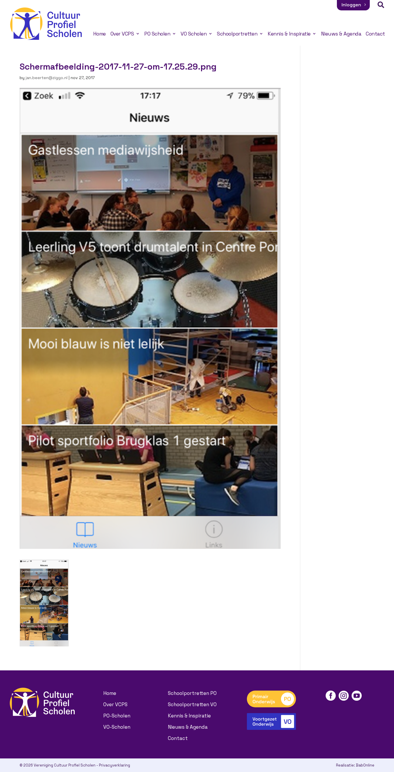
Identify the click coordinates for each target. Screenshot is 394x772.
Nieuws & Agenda (341, 34)
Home (99, 34)
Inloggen (351, 5)
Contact (375, 34)
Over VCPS (122, 34)
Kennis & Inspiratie (289, 34)
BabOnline (365, 765)
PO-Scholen (116, 716)
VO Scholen (194, 34)
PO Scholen (157, 34)
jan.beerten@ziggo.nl (46, 77)
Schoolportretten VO (192, 704)
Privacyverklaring (114, 765)
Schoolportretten (237, 34)
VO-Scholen (116, 727)
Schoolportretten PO (192, 693)
